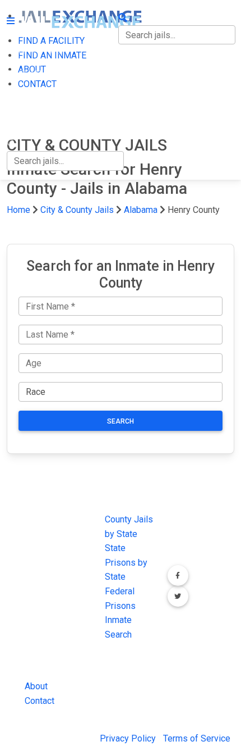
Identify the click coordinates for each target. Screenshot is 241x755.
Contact (39, 700)
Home (18, 209)
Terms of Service (196, 738)
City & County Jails (77, 209)
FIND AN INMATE (41, 74)
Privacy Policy (128, 738)
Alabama (140, 209)
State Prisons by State (126, 562)
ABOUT (21, 97)
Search (120, 421)
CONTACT (26, 120)
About (36, 686)
